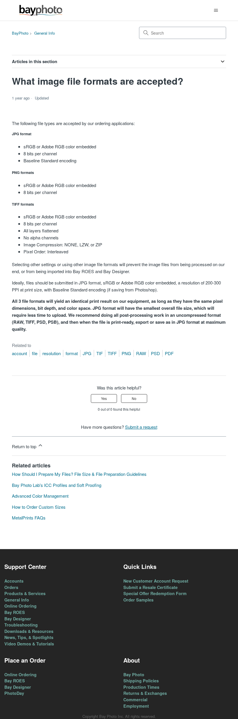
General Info (44, 33)
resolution (51, 353)
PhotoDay (14, 693)
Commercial (135, 699)
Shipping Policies (141, 681)
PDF (169, 353)
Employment (136, 706)
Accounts (14, 581)
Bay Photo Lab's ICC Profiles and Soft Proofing (56, 485)
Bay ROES (14, 612)
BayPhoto (20, 33)
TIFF (112, 353)
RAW (141, 353)
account (19, 353)
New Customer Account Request (155, 581)
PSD (155, 353)
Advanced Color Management (40, 496)
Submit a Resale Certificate (150, 587)
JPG (87, 353)
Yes (104, 398)
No (134, 398)
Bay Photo (133, 674)
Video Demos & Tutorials (29, 644)
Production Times (141, 687)
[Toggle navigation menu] (215, 10)
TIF (99, 353)
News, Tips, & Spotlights (28, 637)
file (34, 353)
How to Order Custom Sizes (39, 507)
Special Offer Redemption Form (155, 593)
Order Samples (138, 600)
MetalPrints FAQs (29, 518)
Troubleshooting (21, 625)
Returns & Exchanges (145, 693)
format (72, 353)
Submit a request (141, 427)
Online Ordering (20, 606)
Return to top (24, 446)
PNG (126, 353)
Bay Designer (17, 619)
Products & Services (25, 593)
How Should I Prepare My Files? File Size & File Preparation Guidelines (79, 474)
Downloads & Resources (28, 631)
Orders (11, 587)
